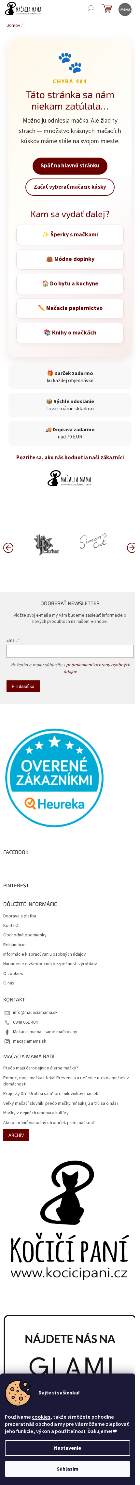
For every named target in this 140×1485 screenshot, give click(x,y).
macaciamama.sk (29, 1041)
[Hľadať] (90, 9)
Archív (16, 1135)
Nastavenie (67, 1448)
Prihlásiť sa (23, 686)
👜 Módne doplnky (70, 259)
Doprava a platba (19, 916)
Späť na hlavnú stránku (70, 166)
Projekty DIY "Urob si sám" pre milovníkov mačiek (50, 1094)
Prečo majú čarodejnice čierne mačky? (40, 1068)
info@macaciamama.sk (35, 1012)
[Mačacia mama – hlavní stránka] (70, 477)
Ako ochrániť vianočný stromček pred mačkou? (49, 1123)
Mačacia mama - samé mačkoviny (45, 1032)
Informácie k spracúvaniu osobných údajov (44, 954)
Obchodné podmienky (25, 935)
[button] (132, 547)
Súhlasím (67, 1469)
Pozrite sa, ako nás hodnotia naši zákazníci (70, 458)
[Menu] (124, 9)
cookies (41, 1417)
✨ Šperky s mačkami (70, 234)
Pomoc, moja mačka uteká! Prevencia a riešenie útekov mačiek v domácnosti (66, 1081)
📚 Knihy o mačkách (70, 333)
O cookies (13, 974)
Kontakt (11, 926)
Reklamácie (14, 945)
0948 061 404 (25, 1022)
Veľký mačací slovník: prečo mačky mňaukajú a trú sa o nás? (61, 1104)
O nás (8, 983)
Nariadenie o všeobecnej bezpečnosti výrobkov (50, 964)
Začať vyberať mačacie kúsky (70, 187)
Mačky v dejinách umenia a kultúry (36, 1113)
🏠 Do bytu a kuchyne (70, 284)
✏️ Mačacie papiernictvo (70, 308)
